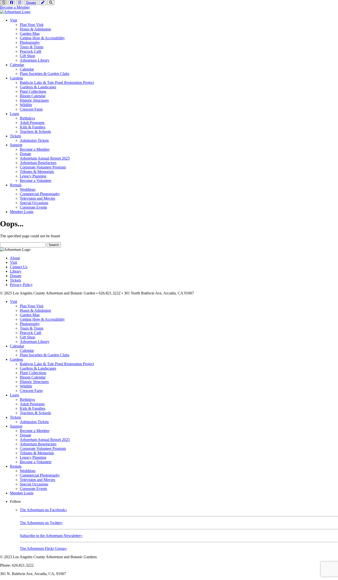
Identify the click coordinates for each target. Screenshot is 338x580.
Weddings (27, 189)
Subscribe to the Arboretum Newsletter (51, 535)
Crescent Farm (31, 109)
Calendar (17, 65)
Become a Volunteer (35, 180)
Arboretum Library (34, 60)
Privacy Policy (21, 285)
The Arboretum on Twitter (41, 523)
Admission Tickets (34, 140)
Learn (14, 114)
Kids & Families (32, 127)
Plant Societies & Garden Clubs (44, 74)
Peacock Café (30, 51)
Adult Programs (32, 123)
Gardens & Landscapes (38, 87)
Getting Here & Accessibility (42, 38)
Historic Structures (34, 100)
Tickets (15, 136)
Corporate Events (33, 207)
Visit (13, 20)
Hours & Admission (35, 29)
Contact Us (18, 267)
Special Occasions (34, 203)
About (15, 258)
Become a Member (15, 7)
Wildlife (26, 105)
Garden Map (30, 33)
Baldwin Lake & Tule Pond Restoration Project (57, 82)
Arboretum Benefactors (38, 163)
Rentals (16, 185)
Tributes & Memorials (37, 171)
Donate (31, 2)
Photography (30, 42)
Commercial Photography (40, 194)
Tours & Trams (31, 47)
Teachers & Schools (35, 131)
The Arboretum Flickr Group (43, 548)
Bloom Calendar (33, 96)
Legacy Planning (33, 176)
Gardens (16, 78)
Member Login (21, 212)
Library (16, 271)
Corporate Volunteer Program (43, 167)
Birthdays (27, 118)
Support (16, 145)
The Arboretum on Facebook (43, 510)
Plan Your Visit (31, 25)
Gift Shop (27, 56)
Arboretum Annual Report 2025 (45, 158)
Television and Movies (37, 198)
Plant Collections (33, 91)
